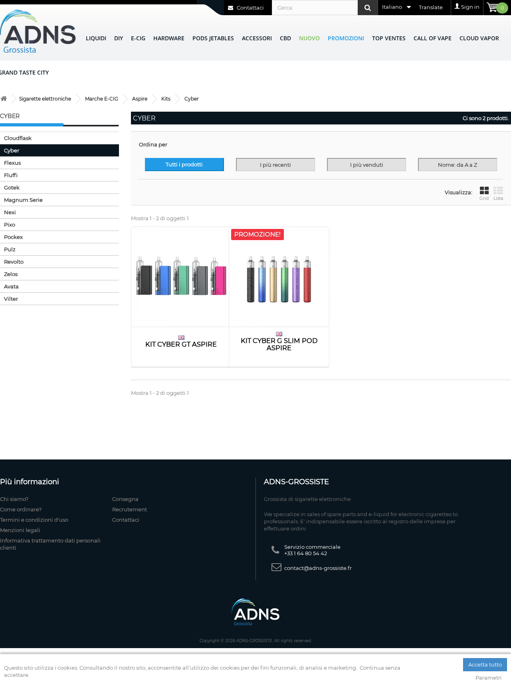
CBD (285, 38)
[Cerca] (368, 7)
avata (11, 286)
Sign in (470, 7)
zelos (11, 274)
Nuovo (309, 38)
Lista (498, 198)
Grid (484, 198)
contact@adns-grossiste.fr (318, 568)
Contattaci (250, 7)
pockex (13, 237)
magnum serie (23, 200)
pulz (10, 249)
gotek (12, 187)
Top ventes (389, 38)
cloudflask (18, 138)
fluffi (11, 175)
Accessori (257, 38)
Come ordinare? (21, 509)
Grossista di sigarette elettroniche (307, 499)
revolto (14, 261)
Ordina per (153, 144)
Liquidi (96, 38)
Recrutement (129, 509)
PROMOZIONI (346, 38)
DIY (118, 38)
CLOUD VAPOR (479, 38)
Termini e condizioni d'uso (34, 519)
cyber (11, 150)
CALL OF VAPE (433, 38)
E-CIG (138, 38)
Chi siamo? (14, 499)
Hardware (168, 38)
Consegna (125, 499)
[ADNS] (38, 31)
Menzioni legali (20, 530)
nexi (10, 212)
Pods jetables (213, 38)
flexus (12, 163)
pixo (9, 224)
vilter (11, 299)
